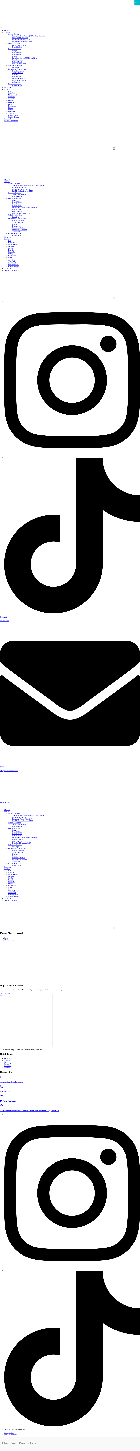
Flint (9, 91)
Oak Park (11, 98)
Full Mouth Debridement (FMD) (22, 41)
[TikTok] (72, 613)
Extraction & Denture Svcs (17, 69)
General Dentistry (14, 34)
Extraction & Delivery (19, 80)
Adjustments (16, 82)
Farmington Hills (13, 115)
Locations (7, 89)
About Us (7, 30)
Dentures (15, 74)
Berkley (10, 104)
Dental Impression (18, 71)
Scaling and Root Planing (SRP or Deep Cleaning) (28, 36)
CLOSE (137, 2)
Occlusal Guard (17, 86)
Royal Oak (11, 102)
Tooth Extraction (17, 73)
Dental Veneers (17, 54)
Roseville (11, 100)
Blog (5, 1062)
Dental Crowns (17, 56)
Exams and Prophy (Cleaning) (22, 39)
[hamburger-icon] (1, 27)
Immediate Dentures (18, 78)
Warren (10, 108)
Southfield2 (12, 113)
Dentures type (16, 76)
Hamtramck (12, 106)
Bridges (14, 51)
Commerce (11, 97)
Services (7, 32)
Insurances (7, 87)
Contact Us (7, 119)
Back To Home (5, 993)
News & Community (11, 121)
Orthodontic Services (15, 65)
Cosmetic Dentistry (14, 43)
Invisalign (15, 67)
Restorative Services (14, 49)
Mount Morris (12, 95)
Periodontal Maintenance (20, 38)
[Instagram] (72, 457)
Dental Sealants (17, 47)
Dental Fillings (17, 52)
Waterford (11, 111)
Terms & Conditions (10, 1435)
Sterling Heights (13, 117)
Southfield (11, 93)
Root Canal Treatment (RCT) (21, 63)
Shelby (10, 110)
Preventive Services (14, 84)
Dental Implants (17, 60)
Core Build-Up (17, 62)
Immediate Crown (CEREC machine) (24, 58)
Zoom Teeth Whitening (19, 45)
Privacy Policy (9, 1433)
